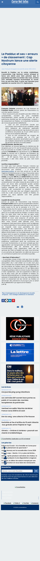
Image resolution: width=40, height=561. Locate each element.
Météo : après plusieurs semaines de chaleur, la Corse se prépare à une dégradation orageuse (19, 457)
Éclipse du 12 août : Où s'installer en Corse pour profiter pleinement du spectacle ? (18, 447)
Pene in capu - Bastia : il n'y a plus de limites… (18, 453)
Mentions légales (7, 495)
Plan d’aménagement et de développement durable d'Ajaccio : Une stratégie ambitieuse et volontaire (18, 293)
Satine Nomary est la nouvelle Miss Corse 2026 (18, 450)
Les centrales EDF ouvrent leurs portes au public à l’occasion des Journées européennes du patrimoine (18, 400)
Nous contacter (6, 498)
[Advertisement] (20, 28)
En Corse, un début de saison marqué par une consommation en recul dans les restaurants (18, 462)
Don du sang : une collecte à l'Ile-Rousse (18, 416)
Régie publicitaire (7, 492)
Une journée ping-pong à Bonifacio (15, 392)
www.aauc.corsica (7, 171)
